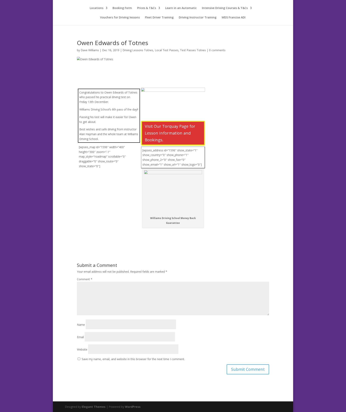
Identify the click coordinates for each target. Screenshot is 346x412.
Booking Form (122, 8)
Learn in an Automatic (181, 8)
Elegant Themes (94, 407)
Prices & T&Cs (146, 8)
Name (81, 325)
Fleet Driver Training (159, 17)
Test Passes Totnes (193, 50)
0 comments (217, 50)
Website (82, 349)
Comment (84, 279)
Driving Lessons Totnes (138, 50)
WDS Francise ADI (233, 17)
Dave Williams (90, 50)
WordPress (133, 407)
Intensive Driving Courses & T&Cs (225, 8)
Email (80, 337)
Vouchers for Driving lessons (120, 17)
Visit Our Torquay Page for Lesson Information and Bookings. (170, 133)
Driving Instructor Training (197, 17)
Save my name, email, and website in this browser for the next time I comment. (133, 359)
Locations (96, 8)
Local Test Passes (166, 50)
